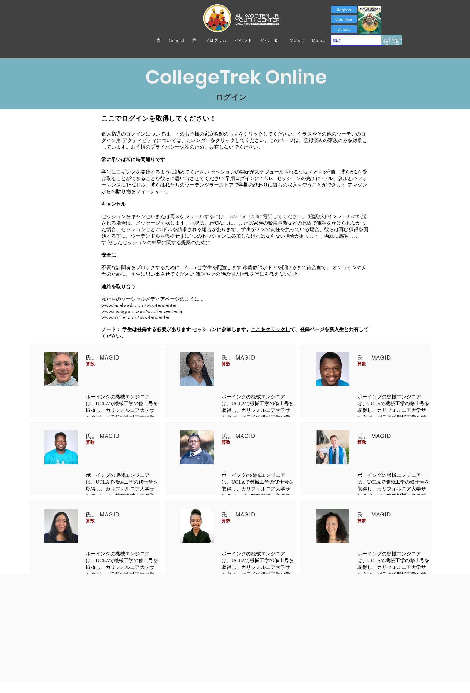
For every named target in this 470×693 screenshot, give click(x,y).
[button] (194, 40)
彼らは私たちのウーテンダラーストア (192, 185)
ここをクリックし (270, 329)
